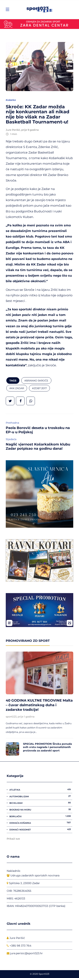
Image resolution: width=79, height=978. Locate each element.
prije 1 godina (26, 716)
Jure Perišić (13, 129)
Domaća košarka (40, 822)
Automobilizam (40, 796)
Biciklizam (40, 802)
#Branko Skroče (36, 380)
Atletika (40, 789)
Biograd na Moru (40, 809)
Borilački (40, 816)
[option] (39, 703)
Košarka (11, 100)
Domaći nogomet (40, 829)
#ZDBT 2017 (39, 388)
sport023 (11, 716)
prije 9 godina (30, 129)
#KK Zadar (16, 388)
